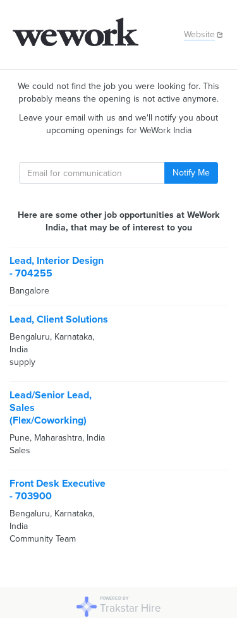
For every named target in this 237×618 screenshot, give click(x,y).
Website (199, 34)
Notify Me (191, 172)
